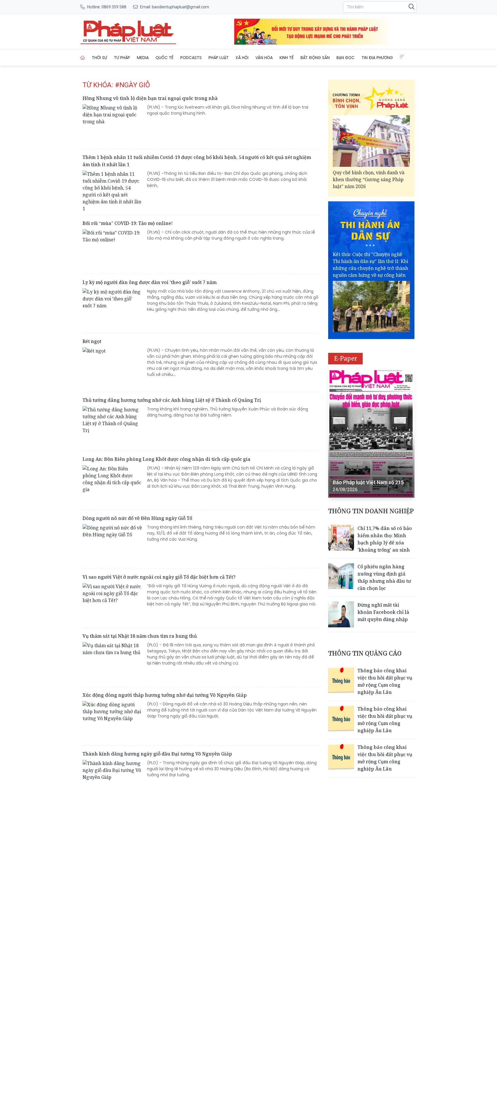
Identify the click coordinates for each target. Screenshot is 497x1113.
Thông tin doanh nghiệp (371, 511)
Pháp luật (219, 57)
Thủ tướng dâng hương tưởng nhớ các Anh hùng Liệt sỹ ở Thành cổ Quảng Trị (172, 400)
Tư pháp (122, 57)
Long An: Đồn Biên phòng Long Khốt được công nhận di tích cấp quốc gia (167, 459)
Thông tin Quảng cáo (365, 653)
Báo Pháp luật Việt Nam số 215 (368, 482)
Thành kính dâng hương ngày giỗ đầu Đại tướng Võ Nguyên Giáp (157, 754)
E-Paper (345, 358)
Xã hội (242, 57)
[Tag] (128, 32)
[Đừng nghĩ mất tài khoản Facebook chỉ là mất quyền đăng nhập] (341, 614)
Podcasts (191, 57)
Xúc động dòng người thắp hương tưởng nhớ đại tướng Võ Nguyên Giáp (165, 695)
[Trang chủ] (82, 58)
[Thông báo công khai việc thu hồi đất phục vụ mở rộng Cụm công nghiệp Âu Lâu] (341, 680)
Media (143, 57)
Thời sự (99, 57)
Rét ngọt (92, 341)
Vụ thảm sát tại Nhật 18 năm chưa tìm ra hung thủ (140, 636)
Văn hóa (264, 57)
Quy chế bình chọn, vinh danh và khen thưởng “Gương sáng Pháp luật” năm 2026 (368, 179)
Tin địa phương (377, 57)
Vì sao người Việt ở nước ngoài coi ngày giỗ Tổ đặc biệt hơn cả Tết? (159, 577)
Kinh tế (287, 57)
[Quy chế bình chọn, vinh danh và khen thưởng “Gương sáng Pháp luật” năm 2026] (371, 141)
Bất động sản (315, 57)
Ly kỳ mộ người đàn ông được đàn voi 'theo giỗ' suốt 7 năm (150, 282)
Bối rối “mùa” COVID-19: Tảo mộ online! (128, 223)
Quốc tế (164, 57)
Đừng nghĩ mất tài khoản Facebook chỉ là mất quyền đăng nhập (383, 612)
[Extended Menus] (402, 56)
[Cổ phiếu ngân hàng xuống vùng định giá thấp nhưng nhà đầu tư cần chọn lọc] (341, 576)
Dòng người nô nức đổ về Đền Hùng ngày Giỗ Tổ (137, 518)
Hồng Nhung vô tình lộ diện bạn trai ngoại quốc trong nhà (150, 98)
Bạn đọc (346, 57)
